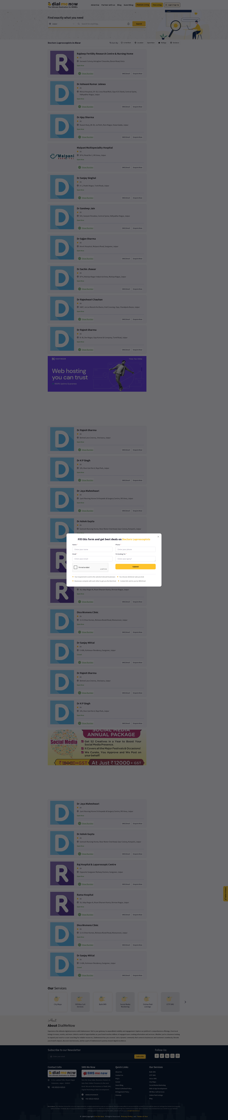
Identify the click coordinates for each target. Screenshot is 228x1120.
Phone (118, 545)
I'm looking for (121, 554)
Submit (136, 566)
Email (74, 554)
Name (75, 545)
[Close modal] (158, 536)
